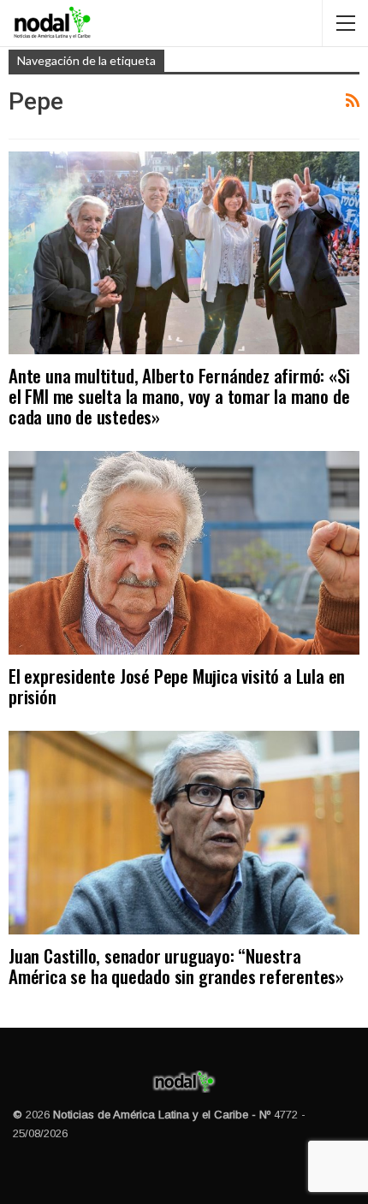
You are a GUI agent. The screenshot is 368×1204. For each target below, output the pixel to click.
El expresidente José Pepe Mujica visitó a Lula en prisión (177, 685)
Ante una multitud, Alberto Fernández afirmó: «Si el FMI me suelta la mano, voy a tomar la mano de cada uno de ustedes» (179, 396)
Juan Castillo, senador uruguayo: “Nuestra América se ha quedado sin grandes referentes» (176, 965)
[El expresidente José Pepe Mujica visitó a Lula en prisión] (184, 553)
